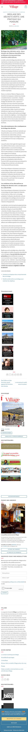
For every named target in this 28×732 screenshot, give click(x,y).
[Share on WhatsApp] (7, 374)
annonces (13, 544)
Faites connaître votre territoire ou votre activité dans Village (12, 670)
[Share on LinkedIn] (20, 374)
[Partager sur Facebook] (10, 374)
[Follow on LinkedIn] (8, 679)
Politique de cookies (8, 730)
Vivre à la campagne (20, 12)
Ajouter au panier (6, 432)
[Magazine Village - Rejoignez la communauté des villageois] (14, 7)
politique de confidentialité (16, 582)
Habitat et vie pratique (9, 12)
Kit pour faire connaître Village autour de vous (13, 663)
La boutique (4, 660)
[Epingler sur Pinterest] (18, 374)
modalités (5, 546)
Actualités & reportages (7, 657)
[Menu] (2, 7)
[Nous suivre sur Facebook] (2, 679)
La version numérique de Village (10, 654)
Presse (3, 666)
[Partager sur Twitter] (12, 374)
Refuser (14, 723)
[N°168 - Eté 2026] (13, 412)
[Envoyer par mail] (15, 374)
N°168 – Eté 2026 (5, 429)
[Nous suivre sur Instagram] (5, 679)
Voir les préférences (14, 727)
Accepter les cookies (14, 718)
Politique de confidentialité (18, 730)
